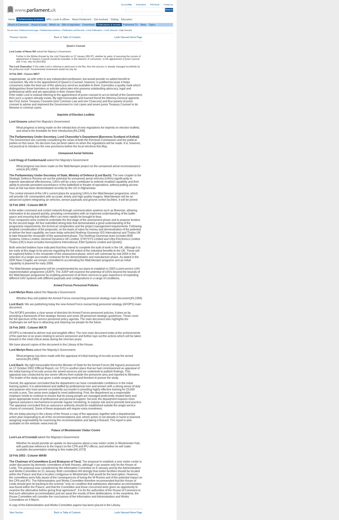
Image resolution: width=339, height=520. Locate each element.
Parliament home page (28, 30)
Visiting (114, 19)
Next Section (16, 512)
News (143, 24)
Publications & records (109, 24)
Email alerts (141, 5)
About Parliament (81, 19)
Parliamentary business (31, 19)
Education (126, 19)
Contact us (168, 5)
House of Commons (18, 24)
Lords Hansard (110, 30)
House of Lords (39, 24)
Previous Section (18, 37)
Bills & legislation (71, 24)
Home (11, 19)
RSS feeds (154, 5)
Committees (88, 24)
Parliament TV (130, 24)
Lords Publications (94, 30)
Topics (152, 24)
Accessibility (126, 5)
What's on (54, 24)
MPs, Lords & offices (57, 19)
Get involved (101, 19)
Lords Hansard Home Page (128, 37)
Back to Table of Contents (67, 37)
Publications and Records (73, 30)
